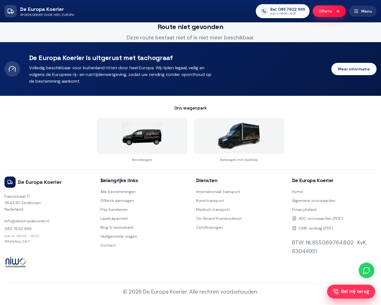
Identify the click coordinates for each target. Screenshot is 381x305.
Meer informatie (354, 69)
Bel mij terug (355, 291)
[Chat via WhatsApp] (366, 270)
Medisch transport (213, 209)
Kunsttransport (210, 200)
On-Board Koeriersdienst (219, 218)
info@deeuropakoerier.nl (26, 220)
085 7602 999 (18, 228)
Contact (108, 245)
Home (297, 191)
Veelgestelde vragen (118, 236)
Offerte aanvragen (117, 200)
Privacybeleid (304, 209)
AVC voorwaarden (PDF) (321, 218)
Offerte (325, 11)
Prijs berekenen (114, 209)
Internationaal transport (218, 191)
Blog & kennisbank (117, 227)
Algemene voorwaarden (314, 200)
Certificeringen (209, 227)
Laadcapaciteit (114, 218)
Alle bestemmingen (118, 191)
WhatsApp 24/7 (17, 241)
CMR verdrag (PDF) (316, 228)
